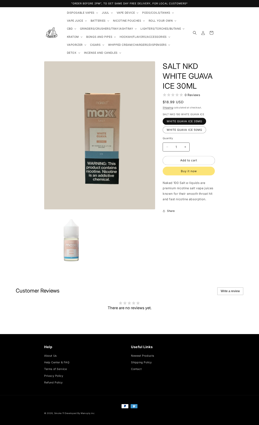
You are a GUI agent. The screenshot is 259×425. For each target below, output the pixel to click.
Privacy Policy (53, 375)
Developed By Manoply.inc (80, 413)
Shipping (168, 107)
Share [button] (171, 210)
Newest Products (142, 355)
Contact (136, 369)
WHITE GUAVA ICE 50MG (184, 129)
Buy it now (189, 171)
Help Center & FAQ (56, 362)
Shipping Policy (141, 362)
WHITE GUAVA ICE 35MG (184, 121)
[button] (82, 13)
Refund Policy (53, 382)
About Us (50, 355)
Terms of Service (55, 369)
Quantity (168, 138)
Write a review (230, 291)
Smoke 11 (59, 413)
